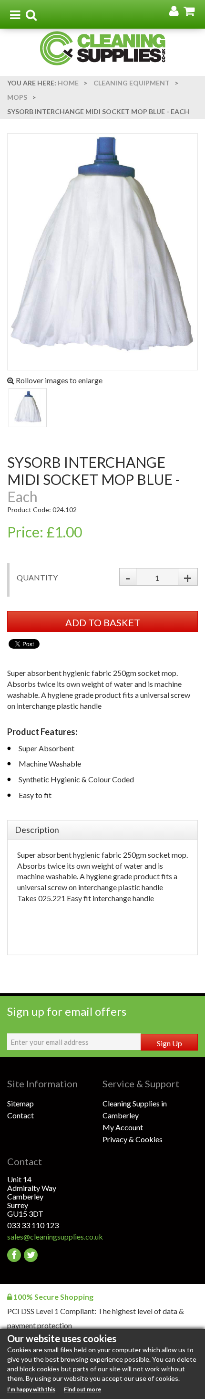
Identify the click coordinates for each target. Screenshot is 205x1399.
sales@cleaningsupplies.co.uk (54, 1236)
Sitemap (20, 1103)
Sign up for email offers (66, 1011)
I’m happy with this (31, 1389)
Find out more (82, 1389)
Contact (20, 1115)
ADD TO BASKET (102, 622)
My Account (122, 1127)
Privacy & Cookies (132, 1139)
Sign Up (169, 1043)
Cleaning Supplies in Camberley (134, 1109)
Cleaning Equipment (131, 83)
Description (37, 829)
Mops (17, 97)
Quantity (37, 577)
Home (68, 83)
